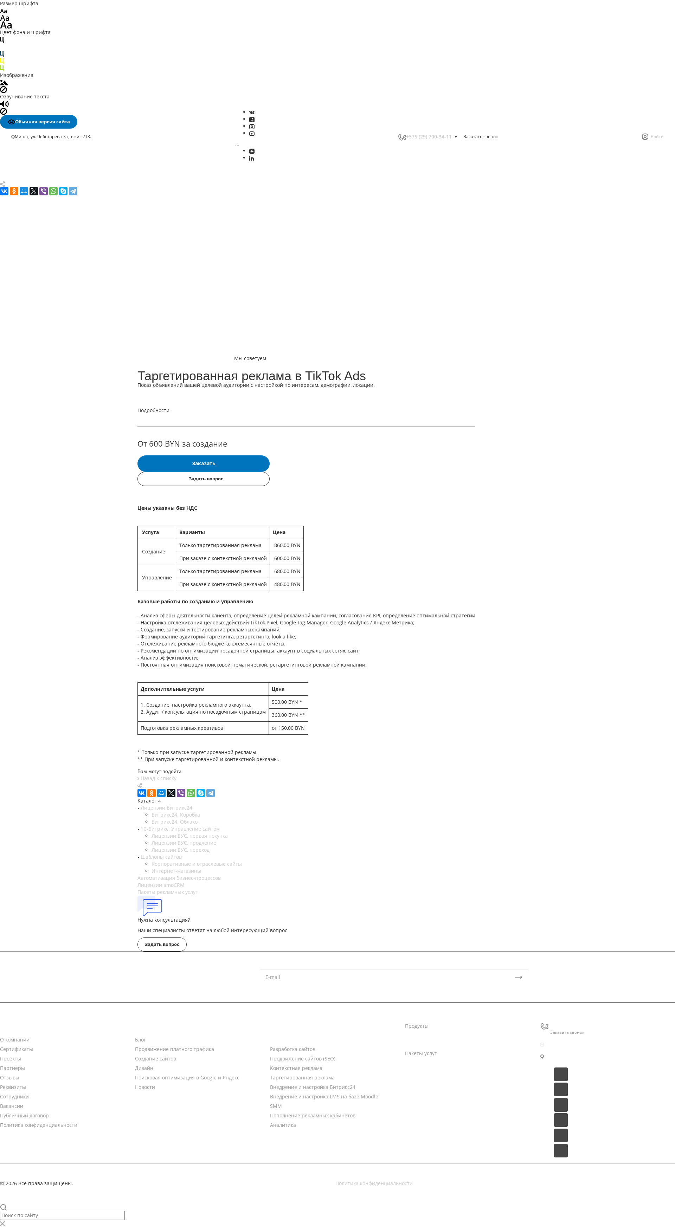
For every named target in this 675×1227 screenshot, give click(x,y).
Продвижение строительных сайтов (58, 651)
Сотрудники (14, 1096)
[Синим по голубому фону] (2, 53)
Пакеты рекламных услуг (167, 892)
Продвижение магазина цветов (52, 588)
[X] (171, 793)
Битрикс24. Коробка (176, 814)
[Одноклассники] (151, 793)
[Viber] (181, 793)
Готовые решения (426, 1067)
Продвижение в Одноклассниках (53, 351)
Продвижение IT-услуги (42, 567)
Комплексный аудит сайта (46, 410)
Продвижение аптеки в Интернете (56, 574)
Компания (12, 1025)
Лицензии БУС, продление (184, 842)
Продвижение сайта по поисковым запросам (68, 395)
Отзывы (9, 1077)
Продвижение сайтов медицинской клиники (68, 630)
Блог (140, 1039)
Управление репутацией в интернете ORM (66, 269)
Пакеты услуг (421, 1053)
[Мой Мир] (161, 793)
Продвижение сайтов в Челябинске (57, 496)
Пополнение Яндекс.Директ (48, 305)
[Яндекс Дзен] (252, 150)
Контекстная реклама (296, 1068)
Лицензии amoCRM (161, 885)
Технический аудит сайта (45, 417)
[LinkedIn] (251, 157)
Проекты (10, 1058)
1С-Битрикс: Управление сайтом (179, 828)
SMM (20, 235)
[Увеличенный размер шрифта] (6, 24)
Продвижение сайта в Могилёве (53, 454)
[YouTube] (252, 133)
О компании (15, 1039)
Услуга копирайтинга (40, 447)
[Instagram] (252, 126)
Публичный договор (24, 1115)
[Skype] (201, 793)
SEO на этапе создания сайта (49, 432)
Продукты (417, 1025)
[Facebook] (252, 119)
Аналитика (27, 250)
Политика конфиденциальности (38, 1125)
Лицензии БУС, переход (181, 849)
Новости (145, 1025)
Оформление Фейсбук (40, 321)
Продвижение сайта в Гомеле (50, 475)
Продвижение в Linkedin (43, 343)
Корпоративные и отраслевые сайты (197, 864)
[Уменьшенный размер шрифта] (3, 10)
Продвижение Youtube (41, 328)
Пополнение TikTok (37, 284)
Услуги (278, 1025)
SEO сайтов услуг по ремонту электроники (65, 524)
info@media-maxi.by (574, 1044)
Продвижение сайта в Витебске (52, 468)
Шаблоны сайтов (160, 856)
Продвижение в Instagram (45, 336)
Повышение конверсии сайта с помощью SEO (64, 376)
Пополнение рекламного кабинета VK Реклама (59, 294)
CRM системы (421, 1039)
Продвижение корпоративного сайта (59, 387)
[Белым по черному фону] (2, 46)
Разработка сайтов (292, 1049)
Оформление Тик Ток (39, 314)
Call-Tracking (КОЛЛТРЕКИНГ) (49, 276)
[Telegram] (210, 793)
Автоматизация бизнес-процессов (179, 878)
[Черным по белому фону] (2, 39)
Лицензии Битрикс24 (165, 807)
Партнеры (12, 1068)
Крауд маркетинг (35, 439)
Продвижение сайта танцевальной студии (65, 623)
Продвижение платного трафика (53, 184)
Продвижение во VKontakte (47, 358)
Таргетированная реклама (47, 213)
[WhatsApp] (191, 793)
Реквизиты (13, 1087)
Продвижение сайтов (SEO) (302, 1058)
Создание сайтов (34, 191)
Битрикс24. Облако (175, 821)
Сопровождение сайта (41, 402)
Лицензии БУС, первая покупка (190, 835)
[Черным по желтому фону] (2, 60)
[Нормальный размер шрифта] (4, 17)
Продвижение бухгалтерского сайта (57, 581)
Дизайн (23, 198)
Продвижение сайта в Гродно (50, 482)
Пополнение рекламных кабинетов (57, 243)
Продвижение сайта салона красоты (58, 616)
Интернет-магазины (176, 871)
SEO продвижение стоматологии (53, 503)
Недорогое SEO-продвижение (50, 366)
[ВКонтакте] (252, 112)
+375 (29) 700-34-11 (429, 136)
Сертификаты (16, 1049)
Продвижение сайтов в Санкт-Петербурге (64, 489)
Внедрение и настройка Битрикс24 (57, 221)
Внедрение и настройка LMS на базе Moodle (69, 228)
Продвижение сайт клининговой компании (66, 609)
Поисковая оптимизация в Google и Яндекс (66, 206)
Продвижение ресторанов (46, 602)
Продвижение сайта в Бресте (49, 461)
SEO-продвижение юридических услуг (60, 531)
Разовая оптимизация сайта (48, 425)
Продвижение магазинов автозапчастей (63, 595)
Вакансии (11, 1106)
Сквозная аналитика (39, 261)
